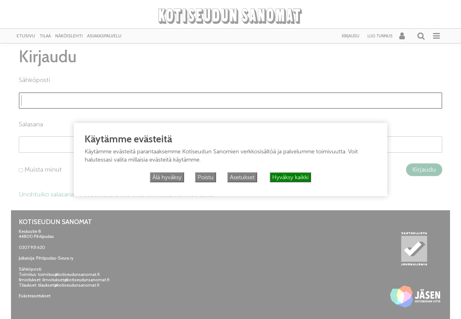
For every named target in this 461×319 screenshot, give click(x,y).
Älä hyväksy (167, 177)
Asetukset (242, 177)
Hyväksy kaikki (290, 177)
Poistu (206, 177)
